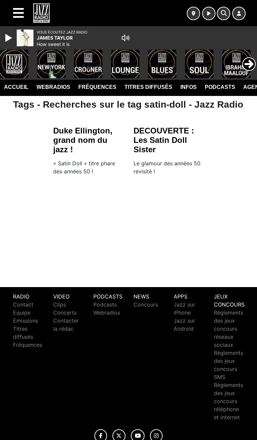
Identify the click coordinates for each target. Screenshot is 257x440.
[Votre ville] (193, 13)
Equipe (21, 312)
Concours (146, 304)
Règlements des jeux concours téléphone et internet (228, 401)
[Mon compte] (239, 13)
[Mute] (125, 38)
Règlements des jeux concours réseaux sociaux (228, 328)
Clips (59, 304)
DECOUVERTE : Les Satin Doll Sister (164, 140)
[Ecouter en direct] (209, 13)
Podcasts (220, 87)
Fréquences (97, 87)
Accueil (16, 87)
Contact (23, 304)
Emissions (25, 320)
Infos (188, 87)
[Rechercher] (223, 13)
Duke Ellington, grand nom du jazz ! (82, 140)
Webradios (53, 87)
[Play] (9, 38)
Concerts (65, 312)
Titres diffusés (148, 87)
